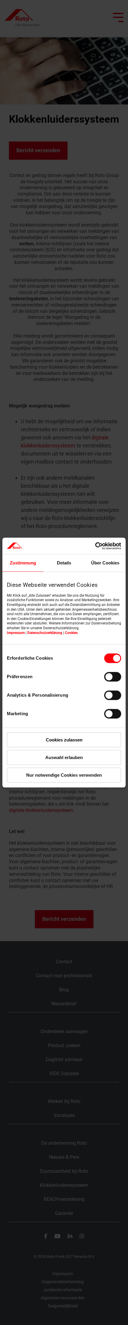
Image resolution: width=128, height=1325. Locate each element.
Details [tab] (64, 562)
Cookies (71, 633)
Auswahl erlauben (64, 757)
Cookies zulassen (64, 739)
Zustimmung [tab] (23, 562)
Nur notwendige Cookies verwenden (64, 775)
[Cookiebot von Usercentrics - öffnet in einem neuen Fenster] (95, 546)
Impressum (16, 633)
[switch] (112, 676)
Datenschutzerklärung (44, 633)
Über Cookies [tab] (105, 562)
